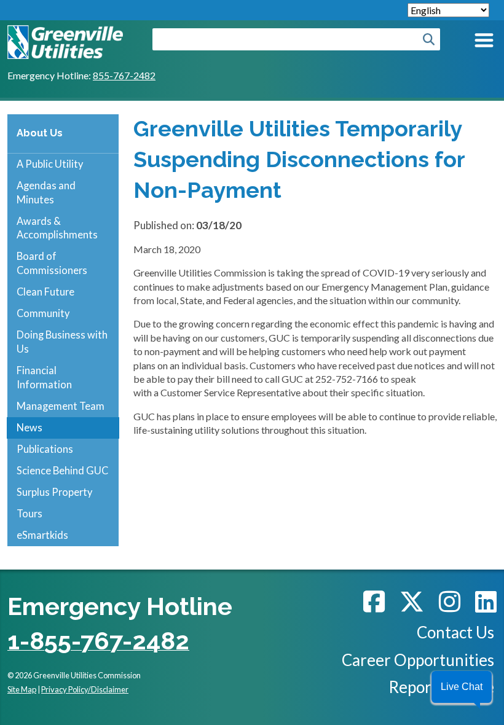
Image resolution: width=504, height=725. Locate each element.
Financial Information (44, 377)
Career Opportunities (418, 660)
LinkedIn (486, 601)
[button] (461, 687)
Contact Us (455, 632)
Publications (45, 449)
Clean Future (45, 291)
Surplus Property (54, 492)
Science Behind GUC (62, 470)
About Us (40, 133)
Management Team (60, 406)
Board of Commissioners (52, 263)
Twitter (412, 601)
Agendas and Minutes (46, 192)
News (29, 427)
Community (43, 313)
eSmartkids (42, 535)
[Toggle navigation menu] (483, 42)
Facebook (374, 601)
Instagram (449, 601)
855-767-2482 (124, 75)
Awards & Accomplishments (57, 228)
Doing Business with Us (62, 342)
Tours (29, 513)
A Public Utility (50, 164)
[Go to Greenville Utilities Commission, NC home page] (65, 31)
